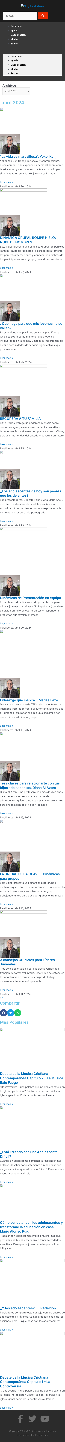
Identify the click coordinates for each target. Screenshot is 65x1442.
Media (14, 69)
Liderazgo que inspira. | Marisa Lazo (29, 700)
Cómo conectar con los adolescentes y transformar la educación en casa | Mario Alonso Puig (31, 1226)
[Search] (43, 15)
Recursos (16, 56)
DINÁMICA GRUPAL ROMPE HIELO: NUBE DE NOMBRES (28, 240)
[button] (32, 52)
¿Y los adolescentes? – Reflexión (28, 1308)
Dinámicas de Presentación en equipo (30, 598)
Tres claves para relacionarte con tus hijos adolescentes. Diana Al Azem (30, 785)
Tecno (14, 43)
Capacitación (18, 34)
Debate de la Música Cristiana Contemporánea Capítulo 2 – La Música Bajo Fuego (31, 1078)
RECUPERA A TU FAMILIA (20, 419)
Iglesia (14, 60)
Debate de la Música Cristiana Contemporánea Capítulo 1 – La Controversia (25, 1381)
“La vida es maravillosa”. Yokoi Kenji (28, 156)
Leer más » (6, 182)
